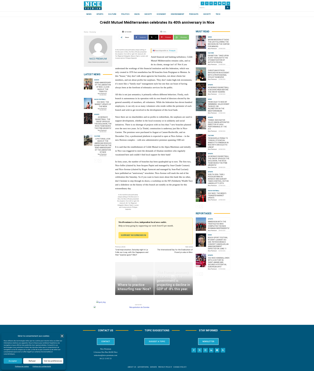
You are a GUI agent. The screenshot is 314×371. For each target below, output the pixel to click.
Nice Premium (98, 58)
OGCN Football (100, 99)
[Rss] (228, 3)
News (210, 37)
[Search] (227, 7)
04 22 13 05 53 (105, 358)
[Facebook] (202, 3)
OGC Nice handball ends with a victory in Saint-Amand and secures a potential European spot (218, 262)
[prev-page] (95, 160)
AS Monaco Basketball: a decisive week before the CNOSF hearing (218, 90)
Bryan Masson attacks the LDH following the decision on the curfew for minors (218, 43)
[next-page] (99, 160)
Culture (97, 136)
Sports (96, 114)
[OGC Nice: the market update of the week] (88, 103)
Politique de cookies (22, 366)
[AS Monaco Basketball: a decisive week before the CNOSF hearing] (201, 89)
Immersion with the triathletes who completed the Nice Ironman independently (218, 225)
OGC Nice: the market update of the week (103, 104)
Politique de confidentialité (42, 366)
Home (86, 32)
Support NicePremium (133, 235)
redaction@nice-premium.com (105, 355)
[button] (62, 336)
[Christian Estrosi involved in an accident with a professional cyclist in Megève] (201, 74)
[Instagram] (211, 3)
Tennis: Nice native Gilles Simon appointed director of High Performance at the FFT (218, 124)
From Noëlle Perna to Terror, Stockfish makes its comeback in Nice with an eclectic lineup (218, 142)
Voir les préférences (53, 361)
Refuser (32, 361)
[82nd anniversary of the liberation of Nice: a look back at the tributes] (88, 83)
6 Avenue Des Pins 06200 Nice (106, 352)
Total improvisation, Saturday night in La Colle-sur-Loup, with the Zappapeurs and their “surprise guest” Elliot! (131, 252)
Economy (93, 32)
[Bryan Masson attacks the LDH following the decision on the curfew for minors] (201, 42)
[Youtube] (224, 3)
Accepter (13, 361)
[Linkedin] (215, 3)
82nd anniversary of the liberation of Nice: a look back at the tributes (103, 87)
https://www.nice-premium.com (98, 62)
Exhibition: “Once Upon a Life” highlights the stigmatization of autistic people (218, 59)
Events (96, 79)
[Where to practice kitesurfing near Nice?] (134, 278)
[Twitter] (207, 3)
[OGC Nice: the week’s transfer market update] (201, 195)
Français (172, 50)
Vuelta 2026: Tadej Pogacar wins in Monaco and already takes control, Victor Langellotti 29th (218, 178)
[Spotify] (220, 3)
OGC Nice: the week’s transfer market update (217, 195)
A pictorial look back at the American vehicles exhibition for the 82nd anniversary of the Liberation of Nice (102, 145)
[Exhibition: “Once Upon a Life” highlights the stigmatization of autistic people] (201, 58)
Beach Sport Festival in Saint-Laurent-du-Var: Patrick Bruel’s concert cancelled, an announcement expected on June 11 (218, 243)
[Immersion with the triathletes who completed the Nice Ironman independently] (201, 224)
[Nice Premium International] (93, 5)
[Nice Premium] (98, 47)
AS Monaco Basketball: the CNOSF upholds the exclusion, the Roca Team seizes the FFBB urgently (218, 160)
